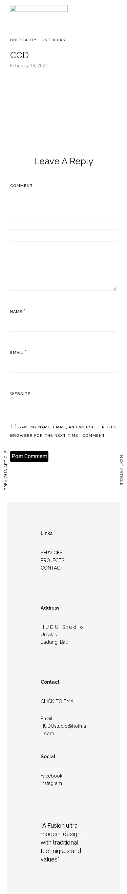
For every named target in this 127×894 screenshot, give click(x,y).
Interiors (54, 40)
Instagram (51, 783)
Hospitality (23, 40)
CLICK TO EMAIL (59, 701)
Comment (21, 186)
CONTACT (52, 568)
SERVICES (51, 552)
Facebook (51, 776)
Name (16, 312)
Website (20, 394)
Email (16, 352)
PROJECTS (52, 560)
